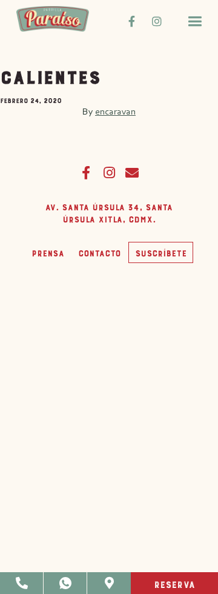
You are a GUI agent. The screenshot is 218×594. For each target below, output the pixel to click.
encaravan (115, 111)
